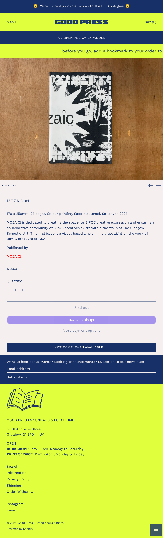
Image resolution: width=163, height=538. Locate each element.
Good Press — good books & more (40, 522)
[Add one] (22, 290)
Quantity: (14, 281)
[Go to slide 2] (6, 185)
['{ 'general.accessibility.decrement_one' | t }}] (8, 290)
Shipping (14, 485)
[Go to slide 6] (19, 185)
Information (17, 473)
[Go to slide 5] (16, 185)
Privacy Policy (18, 479)
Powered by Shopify (20, 528)
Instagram (15, 504)
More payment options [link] (81, 330)
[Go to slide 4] (13, 185)
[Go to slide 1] (2, 185)
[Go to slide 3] (9, 185)
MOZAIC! (14, 256)
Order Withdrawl (20, 492)
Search (12, 466)
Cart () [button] (150, 22)
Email (11, 510)
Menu (11, 22)
